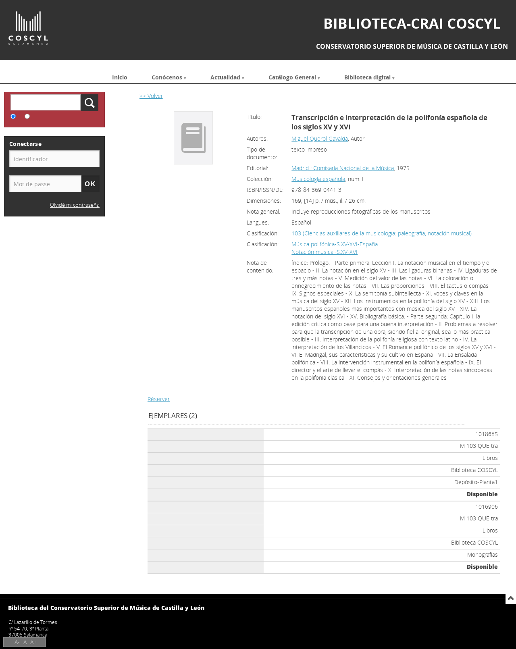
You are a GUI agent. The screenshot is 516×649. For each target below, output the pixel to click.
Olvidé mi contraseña (75, 205)
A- (17, 642)
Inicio (119, 76)
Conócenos (167, 76)
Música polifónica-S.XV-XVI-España (334, 244)
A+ (33, 642)
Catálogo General (292, 76)
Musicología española (318, 179)
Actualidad (225, 76)
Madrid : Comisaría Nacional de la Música (342, 168)
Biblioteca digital (367, 76)
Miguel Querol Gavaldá (319, 138)
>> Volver (151, 96)
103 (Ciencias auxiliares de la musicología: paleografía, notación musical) (381, 233)
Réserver (159, 399)
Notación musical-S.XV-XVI (324, 252)
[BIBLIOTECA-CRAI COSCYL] (28, 28)
